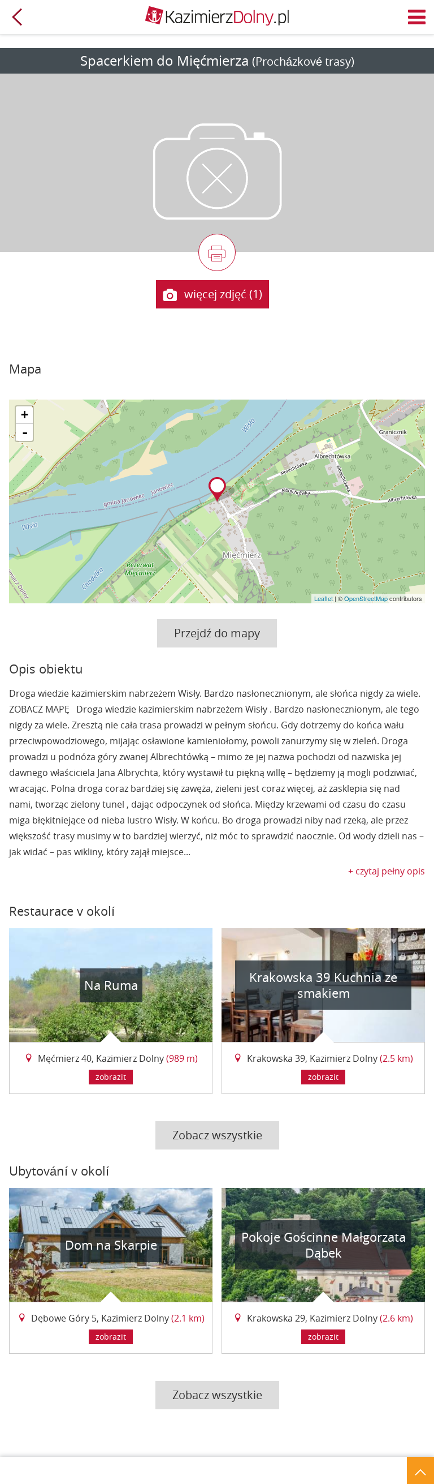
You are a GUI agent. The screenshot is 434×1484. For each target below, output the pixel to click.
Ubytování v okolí (59, 1171)
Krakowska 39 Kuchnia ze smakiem (323, 985)
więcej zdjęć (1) (223, 294)
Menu (417, 17)
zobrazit (111, 1076)
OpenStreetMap (366, 598)
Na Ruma (111, 985)
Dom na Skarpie (111, 1245)
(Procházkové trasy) (303, 61)
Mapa (25, 369)
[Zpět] (17, 17)
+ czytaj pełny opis (386, 871)
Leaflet (323, 598)
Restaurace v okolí (62, 911)
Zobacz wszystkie (217, 1135)
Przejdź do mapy (217, 633)
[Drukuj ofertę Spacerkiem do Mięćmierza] (217, 252)
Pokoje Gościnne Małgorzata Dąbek (323, 1245)
